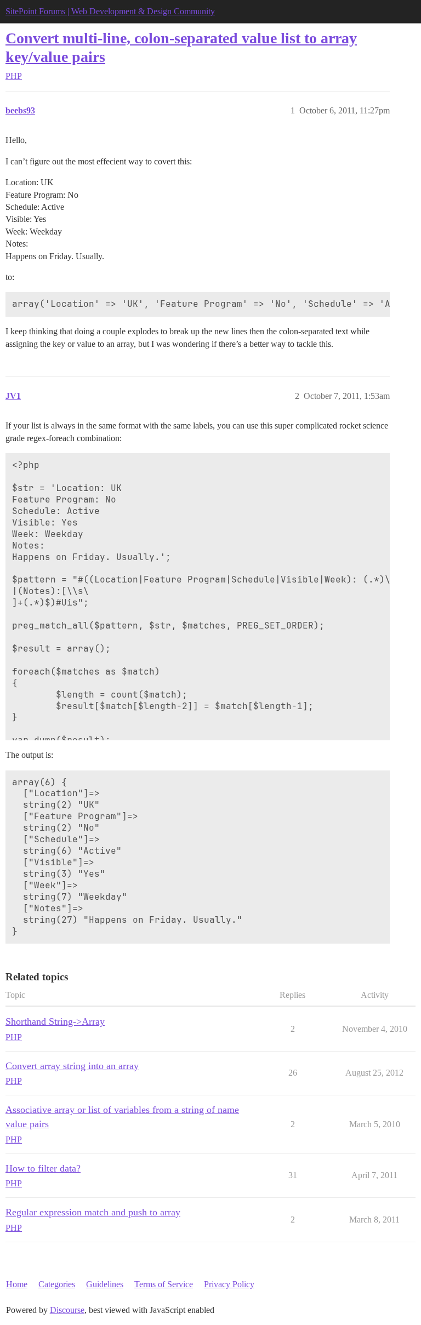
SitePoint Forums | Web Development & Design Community (110, 11)
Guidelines (104, 1284)
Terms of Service (163, 1284)
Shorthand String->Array (55, 1021)
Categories (56, 1284)
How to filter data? (43, 1168)
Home (16, 1284)
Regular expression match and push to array (92, 1212)
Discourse (67, 1310)
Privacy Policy (229, 1284)
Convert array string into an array (72, 1065)
